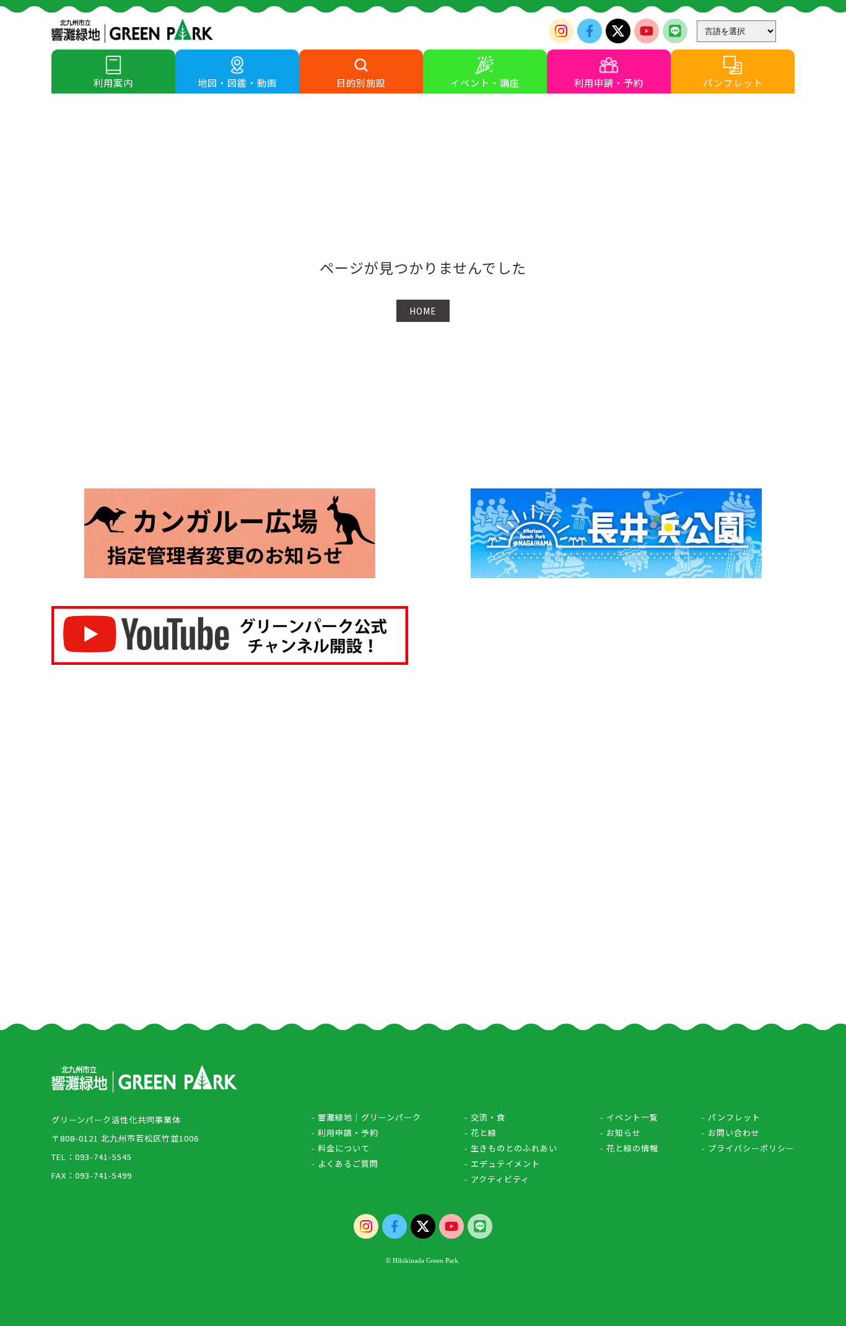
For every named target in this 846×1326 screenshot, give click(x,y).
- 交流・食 (484, 1117)
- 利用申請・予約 (345, 1132)
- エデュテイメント (502, 1163)
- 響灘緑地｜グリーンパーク (366, 1117)
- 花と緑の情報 (629, 1148)
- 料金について (341, 1148)
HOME (423, 311)
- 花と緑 (480, 1132)
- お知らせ (620, 1132)
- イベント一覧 (629, 1117)
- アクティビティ (497, 1179)
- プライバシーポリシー (748, 1148)
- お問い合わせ (731, 1132)
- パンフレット (731, 1117)
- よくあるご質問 (345, 1163)
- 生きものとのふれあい (510, 1148)
